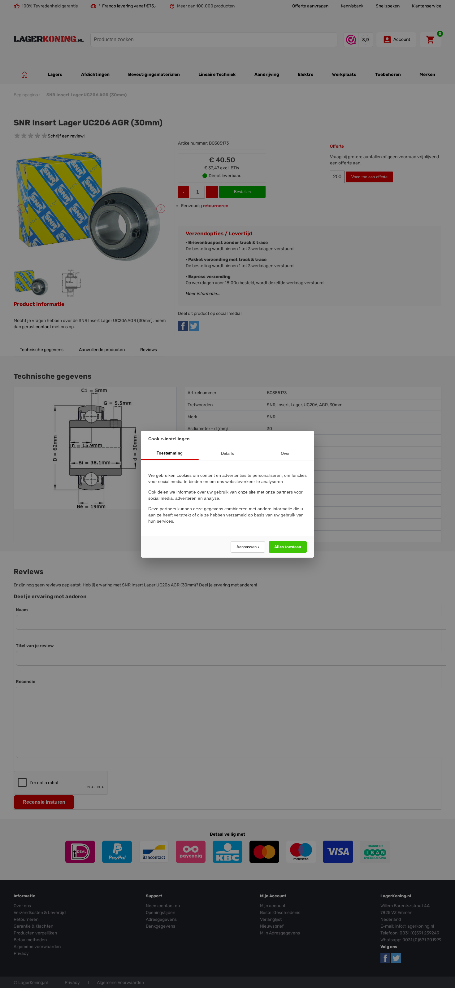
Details (227, 453)
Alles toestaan (287, 547)
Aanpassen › (247, 547)
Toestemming (170, 453)
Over (285, 453)
